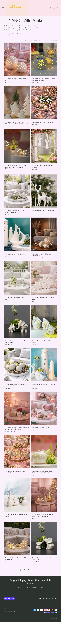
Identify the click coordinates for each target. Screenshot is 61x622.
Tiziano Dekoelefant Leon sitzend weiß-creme (43, 558)
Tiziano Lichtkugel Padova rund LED (15, 79)
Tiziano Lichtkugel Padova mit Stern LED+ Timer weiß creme (17, 428)
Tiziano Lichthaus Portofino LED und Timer (15, 558)
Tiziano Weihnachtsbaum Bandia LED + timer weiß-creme (42, 515)
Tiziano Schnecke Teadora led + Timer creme (15, 472)
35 (36, 569)
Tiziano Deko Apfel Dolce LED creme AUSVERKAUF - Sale (42, 472)
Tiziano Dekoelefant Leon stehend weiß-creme (16, 341)
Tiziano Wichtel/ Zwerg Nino (14, 297)
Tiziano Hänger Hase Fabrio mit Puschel (42, 166)
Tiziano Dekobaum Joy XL (40, 427)
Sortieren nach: (29, 40)
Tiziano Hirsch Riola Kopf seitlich (43, 210)
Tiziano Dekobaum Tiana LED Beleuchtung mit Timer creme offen (16, 123)
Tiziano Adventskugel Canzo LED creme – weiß (16, 385)
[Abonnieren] (42, 592)
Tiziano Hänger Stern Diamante (42, 122)
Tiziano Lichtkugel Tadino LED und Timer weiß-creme (43, 79)
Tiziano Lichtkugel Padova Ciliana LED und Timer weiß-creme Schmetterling (16, 167)
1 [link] (20, 569)
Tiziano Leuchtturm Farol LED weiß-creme (44, 385)
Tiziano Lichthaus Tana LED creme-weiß (43, 341)
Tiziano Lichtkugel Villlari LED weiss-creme (42, 254)
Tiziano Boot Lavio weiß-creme (15, 254)
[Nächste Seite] (40, 569)
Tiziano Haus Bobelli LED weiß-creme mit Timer (15, 211)
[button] (3, 8)
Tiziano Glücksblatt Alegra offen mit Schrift (43, 298)
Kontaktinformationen (53, 618)
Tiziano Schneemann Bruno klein (16, 514)
